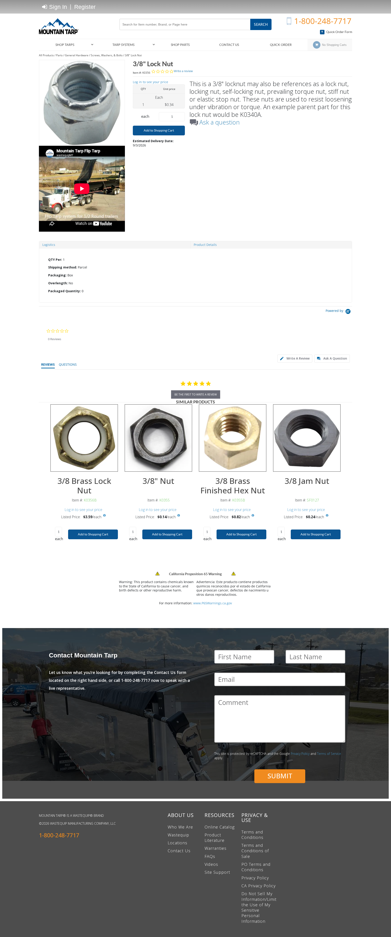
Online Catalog (220, 827)
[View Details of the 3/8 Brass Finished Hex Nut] (232, 438)
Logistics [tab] (48, 244)
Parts (59, 55)
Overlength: (58, 283)
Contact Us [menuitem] (229, 45)
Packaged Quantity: (64, 291)
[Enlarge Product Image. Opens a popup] (112, 465)
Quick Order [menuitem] (281, 45)
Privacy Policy (300, 753)
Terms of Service (329, 753)
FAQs (210, 856)
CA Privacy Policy (258, 885)
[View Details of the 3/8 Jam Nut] (306, 438)
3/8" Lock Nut (133, 55)
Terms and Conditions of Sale (255, 851)
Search (261, 24)
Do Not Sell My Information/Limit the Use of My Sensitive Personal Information (259, 907)
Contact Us (179, 850)
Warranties (215, 848)
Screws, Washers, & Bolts (107, 55)
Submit (279, 775)
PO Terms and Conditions (256, 867)
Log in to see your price (150, 82)
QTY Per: (55, 259)
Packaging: (57, 275)
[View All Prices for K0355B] (253, 515)
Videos (211, 864)
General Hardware (76, 55)
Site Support (217, 872)
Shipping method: (62, 267)
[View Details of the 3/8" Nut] (158, 438)
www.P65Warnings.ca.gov (212, 603)
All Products (46, 55)
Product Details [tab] (205, 244)
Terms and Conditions (252, 834)
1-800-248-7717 (322, 21)
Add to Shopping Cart (159, 130)
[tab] (195, 275)
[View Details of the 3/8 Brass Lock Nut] (84, 438)
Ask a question (219, 122)
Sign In (57, 7)
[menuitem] (67, 45)
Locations (177, 842)
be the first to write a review (195, 394)
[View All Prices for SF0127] (327, 515)
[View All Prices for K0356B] (104, 515)
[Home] (60, 26)
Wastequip (178, 835)
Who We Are (180, 827)
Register (84, 7)
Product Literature (214, 837)
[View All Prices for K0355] (178, 515)
